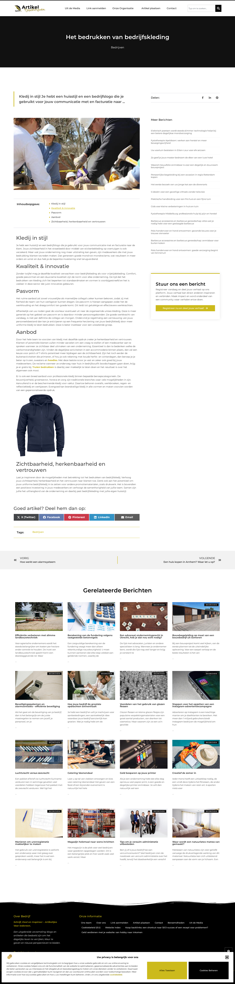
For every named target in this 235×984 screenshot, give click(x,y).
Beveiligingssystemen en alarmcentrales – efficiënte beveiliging (37, 705)
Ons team (86, 922)
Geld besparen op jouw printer (138, 773)
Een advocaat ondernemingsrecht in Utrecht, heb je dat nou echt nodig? (141, 636)
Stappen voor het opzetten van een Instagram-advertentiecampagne (193, 705)
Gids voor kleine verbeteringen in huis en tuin (175, 206)
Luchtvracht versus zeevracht (32, 773)
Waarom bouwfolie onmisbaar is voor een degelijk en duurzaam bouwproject (184, 166)
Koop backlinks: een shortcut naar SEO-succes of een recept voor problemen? (166, 927)
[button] (227, 957)
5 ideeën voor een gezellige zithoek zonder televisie (178, 192)
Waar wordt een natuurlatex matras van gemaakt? (196, 843)
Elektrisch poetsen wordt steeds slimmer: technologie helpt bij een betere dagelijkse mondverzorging (183, 131)
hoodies (52, 360)
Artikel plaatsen (150, 8)
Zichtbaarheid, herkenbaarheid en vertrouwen (78, 221)
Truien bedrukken (43, 367)
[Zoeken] (218, 8)
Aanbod (55, 217)
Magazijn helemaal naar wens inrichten (91, 841)
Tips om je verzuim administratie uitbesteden (139, 843)
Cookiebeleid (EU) (91, 927)
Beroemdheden (176, 922)
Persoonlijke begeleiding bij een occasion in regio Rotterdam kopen (183, 176)
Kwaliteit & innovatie (63, 208)
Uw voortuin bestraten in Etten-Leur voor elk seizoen (178, 150)
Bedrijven (117, 47)
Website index (113, 927)
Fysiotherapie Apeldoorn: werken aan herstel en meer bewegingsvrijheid (179, 141)
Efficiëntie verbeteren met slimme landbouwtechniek (35, 636)
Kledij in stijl (58, 203)
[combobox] (201, 8)
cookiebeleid (116, 974)
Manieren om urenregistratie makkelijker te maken (32, 843)
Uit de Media (72, 8)
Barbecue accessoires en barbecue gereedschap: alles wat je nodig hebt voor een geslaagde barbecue (182, 222)
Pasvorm (56, 212)
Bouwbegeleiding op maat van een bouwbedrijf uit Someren (193, 636)
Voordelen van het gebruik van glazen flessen (142, 705)
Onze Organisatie (122, 8)
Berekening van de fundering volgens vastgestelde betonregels (90, 636)
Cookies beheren (209, 970)
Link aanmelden (96, 8)
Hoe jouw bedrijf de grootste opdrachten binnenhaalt (84, 705)
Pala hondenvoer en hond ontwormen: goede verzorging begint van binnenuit (184, 251)
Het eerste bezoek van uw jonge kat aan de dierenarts (179, 184)
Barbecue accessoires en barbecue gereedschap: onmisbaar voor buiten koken (185, 241)
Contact (171, 8)
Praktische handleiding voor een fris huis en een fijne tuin (181, 199)
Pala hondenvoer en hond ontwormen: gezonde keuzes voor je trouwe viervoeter (183, 232)
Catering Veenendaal (80, 773)
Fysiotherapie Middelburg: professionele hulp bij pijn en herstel (184, 213)
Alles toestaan (167, 970)
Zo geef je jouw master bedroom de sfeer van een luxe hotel (182, 157)
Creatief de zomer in (184, 773)
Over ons (101, 922)
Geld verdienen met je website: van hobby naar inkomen (112, 932)
